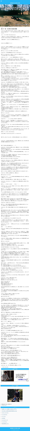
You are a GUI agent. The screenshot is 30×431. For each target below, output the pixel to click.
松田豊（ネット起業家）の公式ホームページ (9, 409)
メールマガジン (4, 421)
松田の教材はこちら (5, 423)
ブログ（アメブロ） (5, 412)
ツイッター (4, 416)
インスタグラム (4, 414)
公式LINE (3, 418)
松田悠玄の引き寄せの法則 (15, 3)
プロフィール (4, 405)
